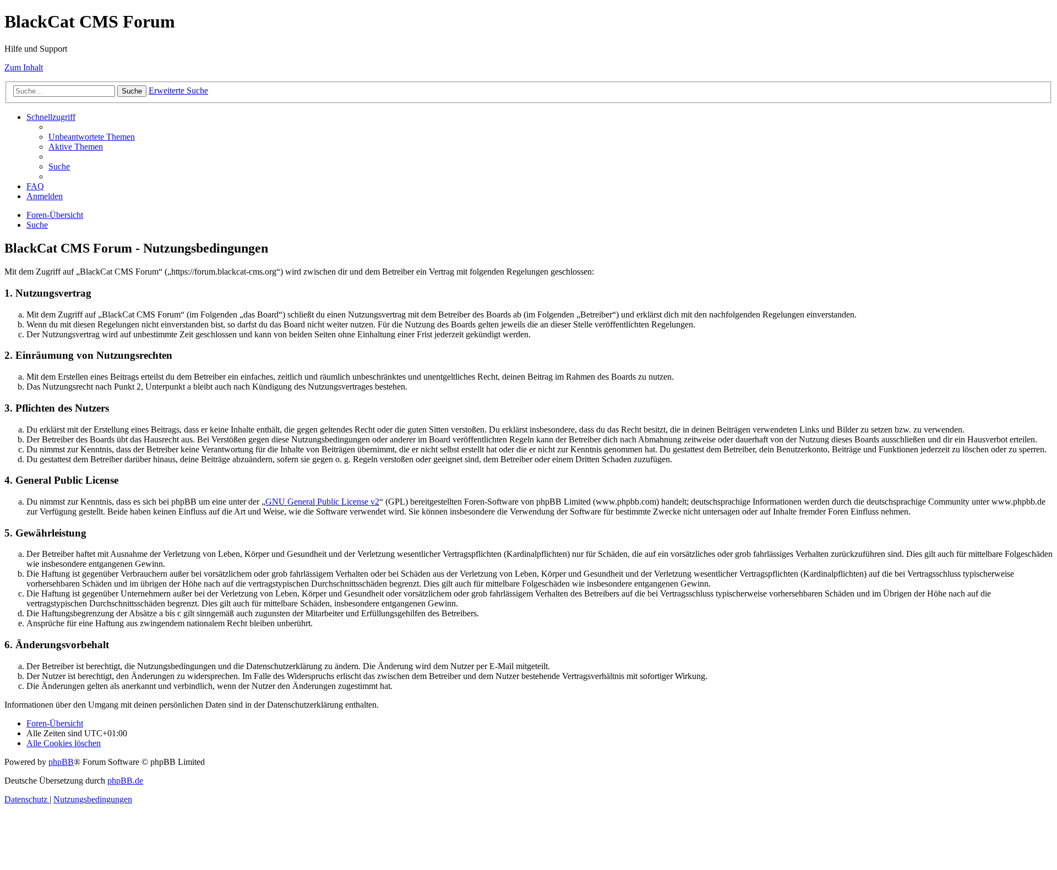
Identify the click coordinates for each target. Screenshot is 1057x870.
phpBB (61, 762)
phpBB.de (125, 780)
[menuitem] (91, 136)
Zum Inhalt (23, 67)
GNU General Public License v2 (322, 501)
